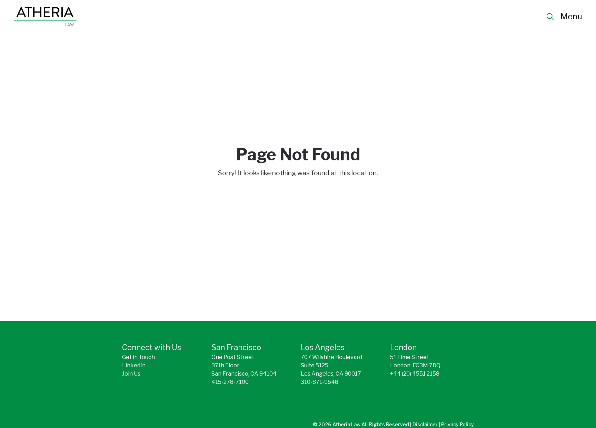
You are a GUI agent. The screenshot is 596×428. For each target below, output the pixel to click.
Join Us (131, 373)
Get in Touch (138, 357)
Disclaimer (426, 424)
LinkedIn (134, 365)
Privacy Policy (457, 424)
